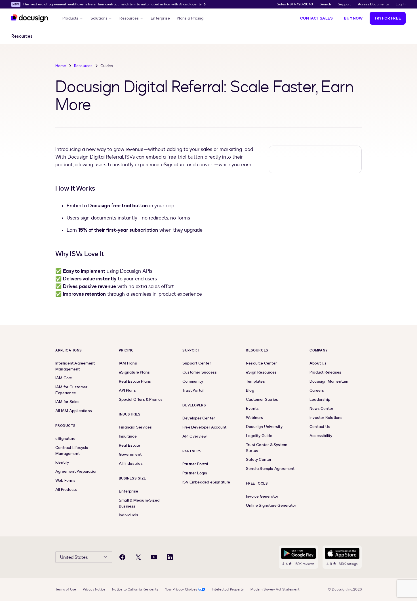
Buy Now (353, 18)
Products (70, 18)
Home (60, 66)
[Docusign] (30, 18)
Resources (129, 18)
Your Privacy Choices (181, 589)
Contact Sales (316, 18)
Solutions (99, 18)
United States (74, 557)
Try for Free (387, 18)
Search (325, 4)
